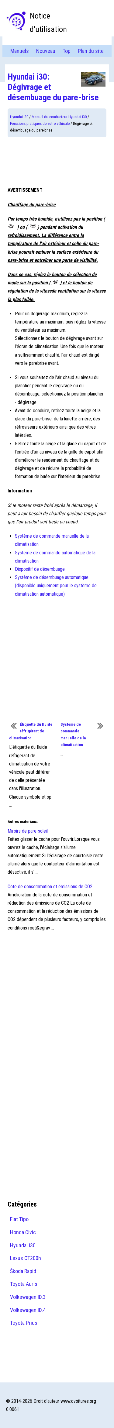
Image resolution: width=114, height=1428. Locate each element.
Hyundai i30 (19, 117)
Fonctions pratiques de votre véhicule (40, 123)
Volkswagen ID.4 (28, 1310)
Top (67, 51)
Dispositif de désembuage (40, 569)
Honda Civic (23, 1232)
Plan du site (91, 51)
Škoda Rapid (23, 1271)
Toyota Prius (23, 1323)
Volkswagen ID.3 (28, 1297)
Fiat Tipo (19, 1219)
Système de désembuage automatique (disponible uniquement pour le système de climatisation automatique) (56, 585)
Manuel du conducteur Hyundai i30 (59, 117)
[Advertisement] (57, 161)
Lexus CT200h (25, 1258)
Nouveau (45, 51)
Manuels (19, 51)
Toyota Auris (23, 1284)
